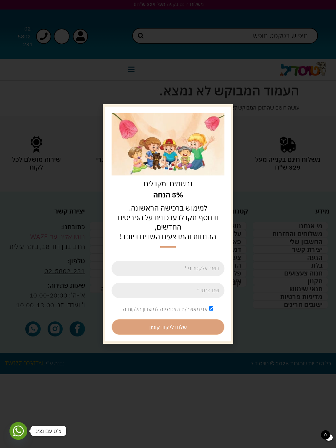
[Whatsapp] (18, 431)
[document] (168, 224)
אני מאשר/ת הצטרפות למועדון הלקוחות (165, 309)
